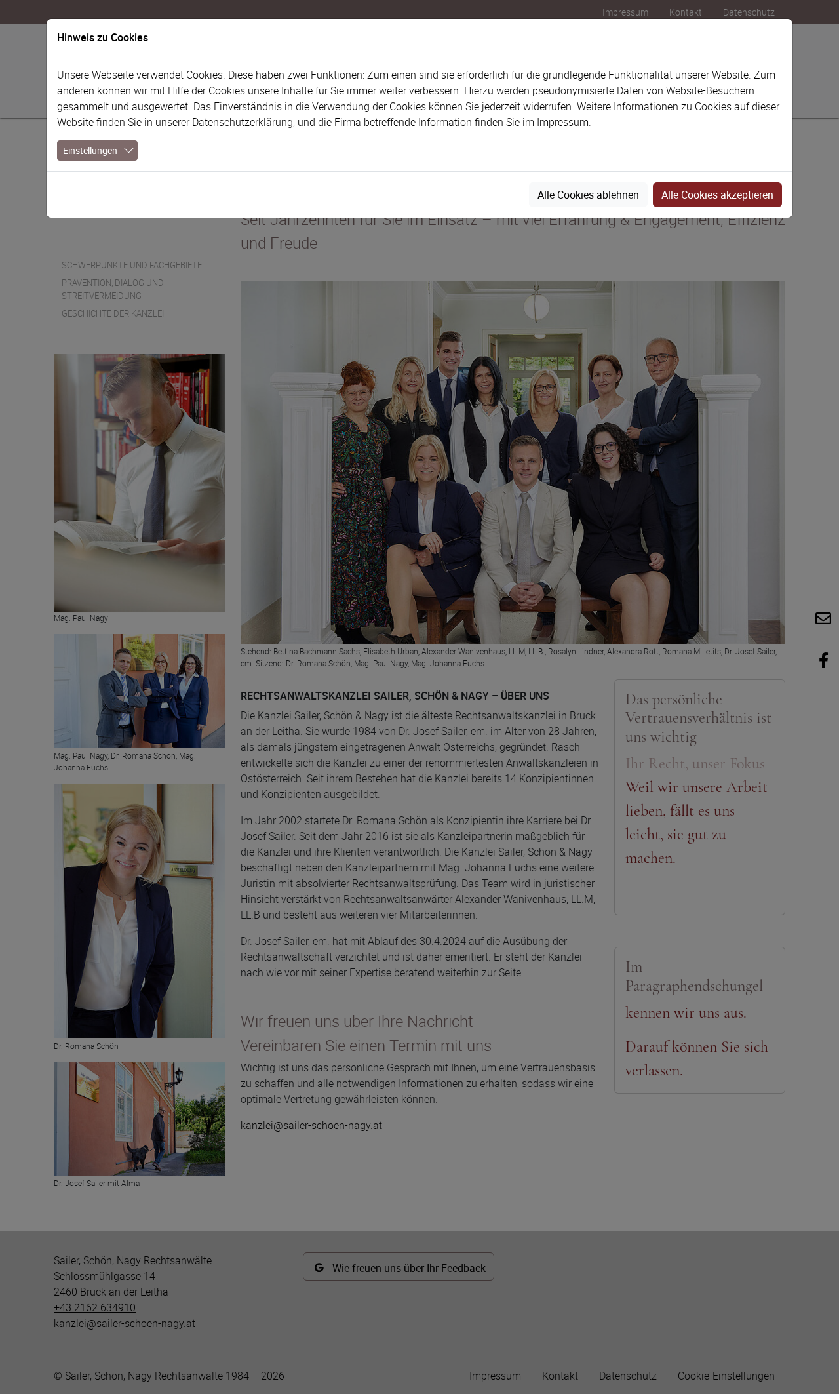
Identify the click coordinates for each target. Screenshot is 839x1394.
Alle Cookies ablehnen (588, 195)
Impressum (563, 122)
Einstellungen (90, 150)
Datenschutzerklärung (242, 122)
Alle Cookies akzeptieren (717, 195)
